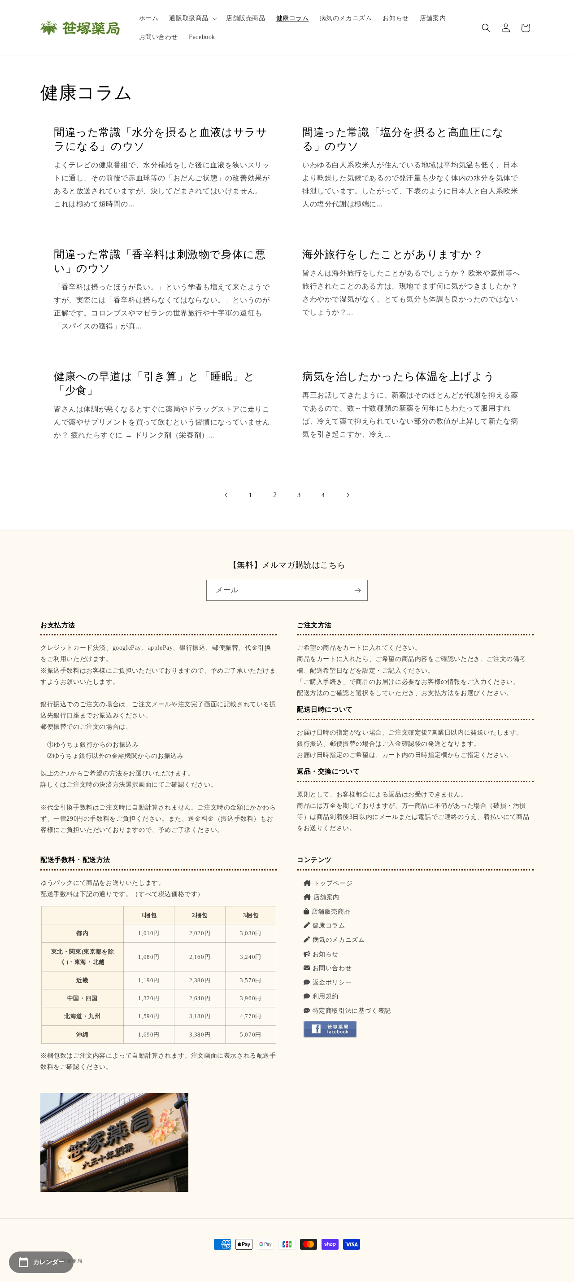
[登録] (357, 590)
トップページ (332, 883)
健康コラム (329, 925)
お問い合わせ (332, 968)
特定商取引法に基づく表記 (352, 1010)
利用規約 (326, 996)
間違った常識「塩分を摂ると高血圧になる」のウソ (403, 139)
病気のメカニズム (339, 939)
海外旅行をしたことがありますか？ (393, 254)
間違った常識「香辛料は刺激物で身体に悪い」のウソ (159, 261)
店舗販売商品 (331, 911)
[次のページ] (347, 495)
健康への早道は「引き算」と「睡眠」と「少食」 (154, 383)
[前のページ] (226, 495)
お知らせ (326, 954)
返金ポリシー (332, 982)
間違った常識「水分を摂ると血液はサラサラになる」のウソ (160, 139)
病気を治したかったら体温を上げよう (398, 376)
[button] (192, 18)
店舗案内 (326, 897)
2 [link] (275, 495)
